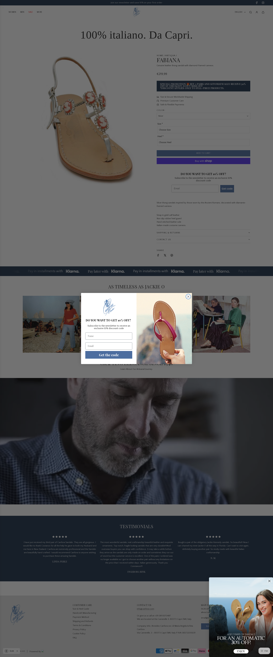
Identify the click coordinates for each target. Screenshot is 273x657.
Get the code (109, 355)
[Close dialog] (188, 296)
